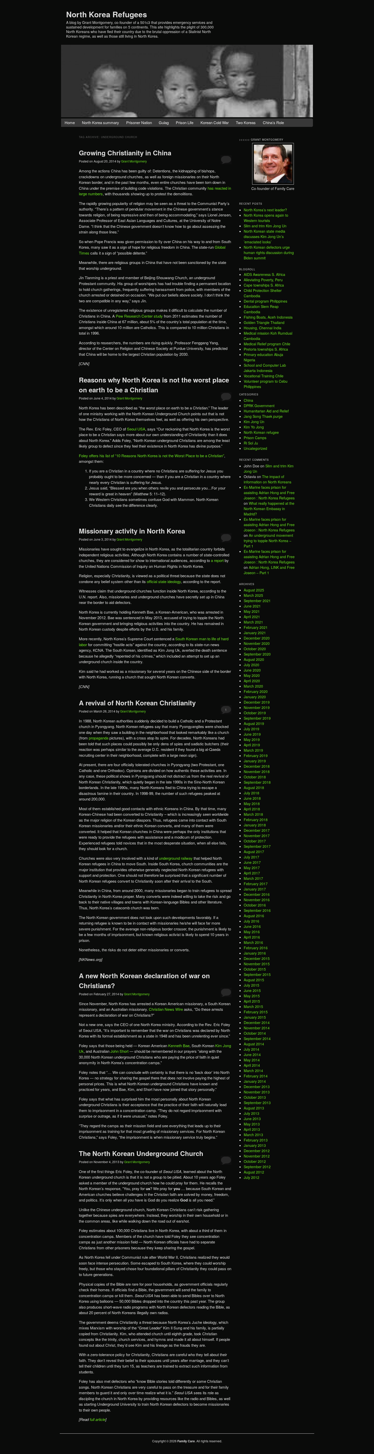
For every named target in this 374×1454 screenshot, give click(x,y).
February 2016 (256, 947)
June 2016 (252, 926)
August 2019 (254, 723)
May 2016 (252, 931)
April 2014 (252, 1065)
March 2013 (253, 1134)
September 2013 (257, 1102)
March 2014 (253, 1070)
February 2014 (256, 1075)
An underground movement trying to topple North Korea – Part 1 (268, 540)
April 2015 (252, 1001)
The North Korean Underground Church (141, 1153)
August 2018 (254, 787)
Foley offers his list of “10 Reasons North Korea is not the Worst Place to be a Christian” (151, 455)
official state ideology (164, 581)
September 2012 (257, 1166)
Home (70, 122)
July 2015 (251, 985)
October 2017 (255, 840)
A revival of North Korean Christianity (137, 702)
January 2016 (255, 953)
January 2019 (255, 760)
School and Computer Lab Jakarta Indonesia (265, 368)
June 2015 (252, 990)
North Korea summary (100, 122)
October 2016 (255, 905)
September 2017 (257, 846)
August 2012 (254, 1172)
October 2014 (255, 1033)
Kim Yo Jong (254, 426)
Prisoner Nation (139, 122)
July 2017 (251, 856)
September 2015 (257, 974)
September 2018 (257, 782)
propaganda (98, 737)
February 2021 (256, 627)
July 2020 (251, 664)
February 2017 (256, 883)
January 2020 (255, 696)
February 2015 (256, 1011)
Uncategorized (255, 448)
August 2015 (254, 979)
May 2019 (252, 739)
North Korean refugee (261, 432)
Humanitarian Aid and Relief (266, 410)
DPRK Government (259, 405)
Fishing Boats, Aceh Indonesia (268, 317)
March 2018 (253, 814)
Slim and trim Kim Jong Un (265, 225)
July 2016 (251, 921)
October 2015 (255, 969)
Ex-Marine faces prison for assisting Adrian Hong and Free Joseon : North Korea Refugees (269, 492)
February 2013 (256, 1140)
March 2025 (253, 595)
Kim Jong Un (254, 421)
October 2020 (255, 648)
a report (217, 560)
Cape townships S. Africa (264, 285)
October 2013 (255, 1097)
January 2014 (255, 1081)
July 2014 (251, 1049)
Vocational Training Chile (263, 375)
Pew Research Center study (139, 316)
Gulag (164, 122)
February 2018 (256, 819)
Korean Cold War (214, 122)
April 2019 (252, 744)
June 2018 (252, 798)
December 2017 (257, 830)
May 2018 (252, 803)
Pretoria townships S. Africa (266, 349)
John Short (119, 1051)
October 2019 (255, 712)
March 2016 (253, 942)
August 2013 (254, 1107)
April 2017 (252, 873)
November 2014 (257, 1027)
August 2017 (254, 851)
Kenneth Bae (179, 1045)
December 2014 (257, 1022)
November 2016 (257, 899)
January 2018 (255, 824)
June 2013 (252, 1118)
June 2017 (252, 862)
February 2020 (256, 691)
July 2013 (251, 1113)
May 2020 (252, 675)
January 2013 (255, 1145)
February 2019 (256, 755)
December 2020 (257, 638)
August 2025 (254, 589)
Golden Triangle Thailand (264, 322)
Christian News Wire (166, 1009)
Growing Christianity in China (125, 152)
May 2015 (252, 995)
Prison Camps (255, 437)
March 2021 (253, 622)
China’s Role (273, 122)
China (248, 400)
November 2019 (257, 707)
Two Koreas (246, 122)
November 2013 (257, 1091)
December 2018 (257, 766)
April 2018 (252, 808)
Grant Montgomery (134, 161)
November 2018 (257, 771)
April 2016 (252, 937)
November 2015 (257, 963)
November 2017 (257, 835)
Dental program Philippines (265, 301)
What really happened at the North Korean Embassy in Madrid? (269, 508)
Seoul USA (136, 429)
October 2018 (255, 776)
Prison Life (184, 122)
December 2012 (257, 1150)
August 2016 (254, 915)
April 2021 (252, 616)
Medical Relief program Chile (267, 343)
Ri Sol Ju (251, 443)
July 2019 (251, 728)
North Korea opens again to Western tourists (266, 218)
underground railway (176, 858)
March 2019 (253, 750)
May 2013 (252, 1123)
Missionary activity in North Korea (132, 531)
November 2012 (257, 1156)
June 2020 (252, 670)
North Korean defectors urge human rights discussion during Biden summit (269, 252)
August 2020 (254, 659)
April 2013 (252, 1129)
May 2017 (252, 867)
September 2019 (257, 718)
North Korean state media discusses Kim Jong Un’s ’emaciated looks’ (264, 236)
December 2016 (257, 894)
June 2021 (252, 606)
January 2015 (255, 1017)
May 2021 (252, 611)
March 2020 (253, 686)
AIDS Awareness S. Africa (264, 274)
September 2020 (257, 654)
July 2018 (251, 792)
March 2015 (253, 1006)
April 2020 (252, 680)
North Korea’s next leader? (265, 209)
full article (97, 1419)
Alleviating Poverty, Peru (263, 279)
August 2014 (254, 1043)
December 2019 (257, 702)
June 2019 (252, 734)
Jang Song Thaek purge (263, 416)
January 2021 (255, 632)
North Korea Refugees (106, 14)
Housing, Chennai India (262, 327)
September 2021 (257, 600)
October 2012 (255, 1161)
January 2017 (255, 889)
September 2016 (257, 910)
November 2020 (257, 643)
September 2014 (257, 1038)
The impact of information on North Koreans (267, 479)
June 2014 (252, 1054)
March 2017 (253, 878)
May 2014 (252, 1059)
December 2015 (257, 958)
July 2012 (251, 1177)
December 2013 (257, 1086)
